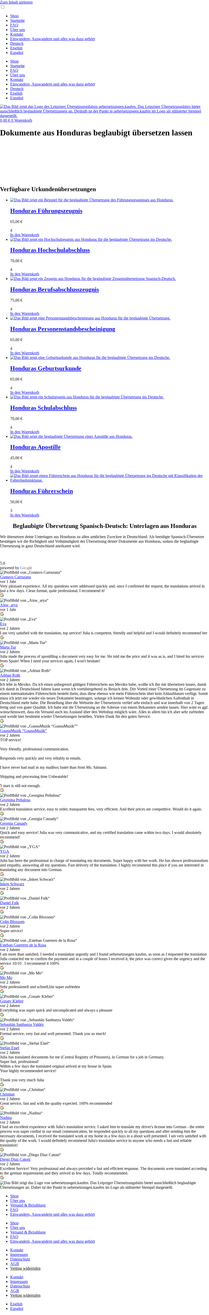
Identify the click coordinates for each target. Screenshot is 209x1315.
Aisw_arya (9, 605)
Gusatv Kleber (11, 1001)
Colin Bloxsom (12, 921)
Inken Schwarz (12, 884)
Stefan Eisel (9, 1048)
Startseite (17, 20)
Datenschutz (20, 1259)
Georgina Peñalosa (15, 800)
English (16, 48)
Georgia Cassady (14, 823)
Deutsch (16, 43)
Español (16, 52)
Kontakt (16, 34)
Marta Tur (8, 647)
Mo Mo (6, 977)
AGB (14, 1264)
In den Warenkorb (24, 235)
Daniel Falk (9, 903)
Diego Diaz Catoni (15, 1159)
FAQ (14, 25)
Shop (14, 16)
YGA (4, 851)
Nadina (6, 1117)
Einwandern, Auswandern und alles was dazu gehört (52, 39)
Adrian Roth (10, 675)
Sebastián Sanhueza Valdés (22, 1024)
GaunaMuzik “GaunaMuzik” (23, 731)
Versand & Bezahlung (28, 1205)
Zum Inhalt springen (16, 2)
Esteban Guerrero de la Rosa (23, 945)
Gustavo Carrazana (15, 577)
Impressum (19, 1254)
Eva (3, 624)
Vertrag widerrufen (25, 1268)
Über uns (17, 29)
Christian (7, 1094)
